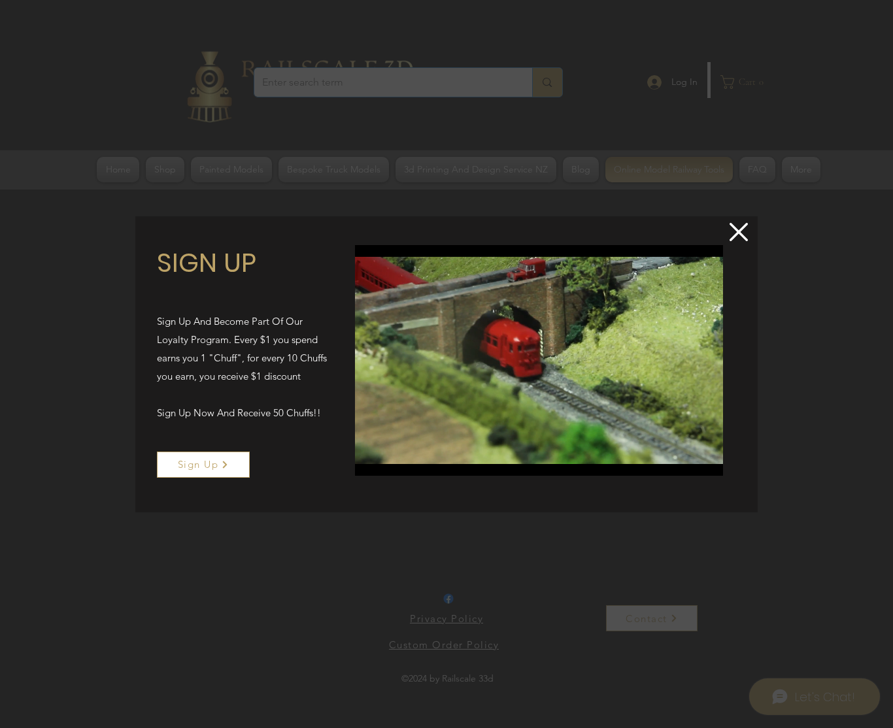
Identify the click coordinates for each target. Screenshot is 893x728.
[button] (739, 232)
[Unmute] (394, 458)
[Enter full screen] (705, 458)
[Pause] (371, 458)
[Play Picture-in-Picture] (683, 458)
